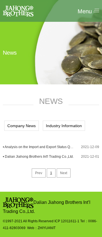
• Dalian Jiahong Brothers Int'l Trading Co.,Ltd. (38, 157)
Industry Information (64, 125)
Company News (21, 125)
